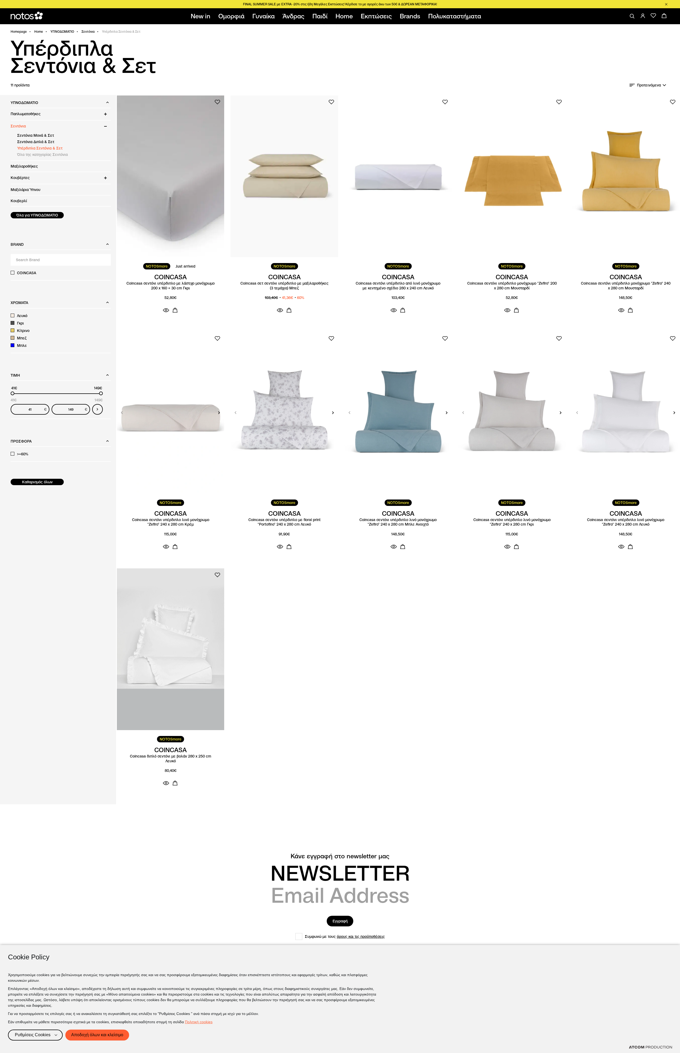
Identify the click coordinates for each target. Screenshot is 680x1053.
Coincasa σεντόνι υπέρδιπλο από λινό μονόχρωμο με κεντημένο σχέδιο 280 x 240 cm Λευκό (398, 285)
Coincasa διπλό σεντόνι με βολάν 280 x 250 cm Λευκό (170, 758)
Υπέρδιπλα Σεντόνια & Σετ (39, 148)
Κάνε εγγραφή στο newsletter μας (340, 856)
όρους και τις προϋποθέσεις (361, 936)
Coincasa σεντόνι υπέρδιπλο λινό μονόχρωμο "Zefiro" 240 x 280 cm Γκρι (512, 522)
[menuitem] (201, 16)
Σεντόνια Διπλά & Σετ (35, 141)
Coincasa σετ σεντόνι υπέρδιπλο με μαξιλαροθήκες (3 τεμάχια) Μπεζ (284, 285)
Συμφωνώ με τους (345, 936)
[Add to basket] (175, 310)
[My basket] (664, 16)
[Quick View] (166, 310)
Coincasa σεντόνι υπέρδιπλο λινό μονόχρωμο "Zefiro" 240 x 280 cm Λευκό (625, 522)
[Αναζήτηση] (632, 16)
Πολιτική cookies (198, 1022)
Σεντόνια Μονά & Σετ (35, 135)
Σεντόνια (88, 32)
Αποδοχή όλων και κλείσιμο (97, 1035)
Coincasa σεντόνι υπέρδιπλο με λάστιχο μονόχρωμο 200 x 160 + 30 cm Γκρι (170, 285)
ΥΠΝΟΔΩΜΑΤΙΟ (62, 32)
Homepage (19, 32)
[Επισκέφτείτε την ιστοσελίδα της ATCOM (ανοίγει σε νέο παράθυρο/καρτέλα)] (650, 1047)
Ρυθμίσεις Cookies (32, 1035)
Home (38, 32)
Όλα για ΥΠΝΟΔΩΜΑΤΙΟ (37, 215)
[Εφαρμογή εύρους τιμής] (97, 409)
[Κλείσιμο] (666, 4)
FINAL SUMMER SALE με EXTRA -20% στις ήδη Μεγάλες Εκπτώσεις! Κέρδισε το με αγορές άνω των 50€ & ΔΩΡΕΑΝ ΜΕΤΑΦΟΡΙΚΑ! (340, 4)
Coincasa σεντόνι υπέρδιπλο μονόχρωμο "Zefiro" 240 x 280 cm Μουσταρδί (625, 285)
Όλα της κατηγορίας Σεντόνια (42, 154)
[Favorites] (653, 16)
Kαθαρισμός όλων (37, 482)
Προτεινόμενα (649, 85)
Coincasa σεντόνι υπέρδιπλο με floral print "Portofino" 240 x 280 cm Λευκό (284, 522)
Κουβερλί (19, 200)
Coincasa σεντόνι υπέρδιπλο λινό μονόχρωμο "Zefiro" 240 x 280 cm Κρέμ (170, 522)
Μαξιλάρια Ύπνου (25, 189)
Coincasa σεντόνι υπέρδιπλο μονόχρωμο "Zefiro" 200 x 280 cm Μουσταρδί (512, 285)
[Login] (643, 16)
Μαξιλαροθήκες (24, 166)
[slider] (12, 393)
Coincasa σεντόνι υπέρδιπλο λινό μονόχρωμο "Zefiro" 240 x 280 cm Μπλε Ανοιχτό (398, 522)
